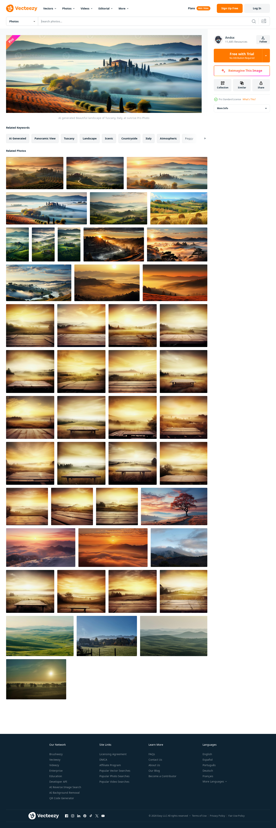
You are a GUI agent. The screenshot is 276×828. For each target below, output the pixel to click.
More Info (222, 108)
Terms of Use (199, 815)
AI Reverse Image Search (65, 787)
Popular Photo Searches (114, 776)
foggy (189, 138)
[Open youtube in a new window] (103, 815)
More (122, 8)
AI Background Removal (64, 792)
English (207, 754)
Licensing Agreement (113, 754)
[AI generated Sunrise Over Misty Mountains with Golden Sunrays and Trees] (113, 244)
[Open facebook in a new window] (66, 815)
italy (149, 138)
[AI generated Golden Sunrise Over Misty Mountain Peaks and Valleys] (113, 547)
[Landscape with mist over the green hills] (40, 636)
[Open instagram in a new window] (72, 815)
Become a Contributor (162, 776)
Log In (257, 8)
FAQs (152, 754)
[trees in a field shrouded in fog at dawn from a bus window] (36, 679)
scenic (109, 138)
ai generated (17, 138)
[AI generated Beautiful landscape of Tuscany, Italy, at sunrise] (34, 173)
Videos (85, 8)
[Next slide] (202, 138)
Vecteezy (54, 759)
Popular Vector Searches (114, 770)
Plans (191, 8)
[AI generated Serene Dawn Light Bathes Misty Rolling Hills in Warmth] (40, 547)
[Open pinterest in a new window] (84, 815)
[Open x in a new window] (96, 815)
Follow (263, 41)
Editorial (103, 8)
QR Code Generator (61, 798)
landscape (90, 138)
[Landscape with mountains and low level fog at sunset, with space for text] (179, 547)
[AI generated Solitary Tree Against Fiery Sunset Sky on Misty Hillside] (174, 506)
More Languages (213, 781)
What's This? (249, 99)
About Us (154, 765)
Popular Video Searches (114, 781)
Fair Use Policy (236, 815)
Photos (67, 8)
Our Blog (154, 770)
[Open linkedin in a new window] (78, 815)
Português (209, 765)
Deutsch (208, 770)
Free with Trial (242, 56)
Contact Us (155, 759)
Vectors (48, 8)
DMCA (103, 759)
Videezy (54, 765)
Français (208, 776)
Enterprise (56, 770)
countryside (129, 138)
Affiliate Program (110, 765)
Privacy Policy (217, 815)
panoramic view (45, 138)
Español (208, 759)
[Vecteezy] (21, 8)
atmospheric (168, 138)
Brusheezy (56, 754)
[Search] (254, 21)
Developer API (58, 781)
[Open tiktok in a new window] (90, 815)
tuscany (69, 138)
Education (55, 776)
